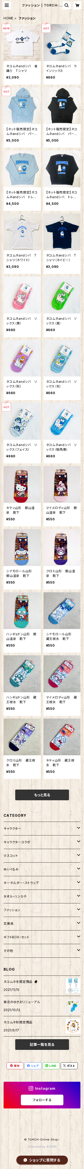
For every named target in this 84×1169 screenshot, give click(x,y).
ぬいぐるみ (11, 869)
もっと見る (42, 795)
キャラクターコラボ (17, 842)
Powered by (37, 1146)
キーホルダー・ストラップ (21, 883)
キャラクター (12, 828)
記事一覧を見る (42, 1044)
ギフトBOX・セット (17, 937)
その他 (8, 951)
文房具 (8, 923)
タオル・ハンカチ (15, 896)
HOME (8, 18)
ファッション (12, 910)
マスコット (11, 855)
